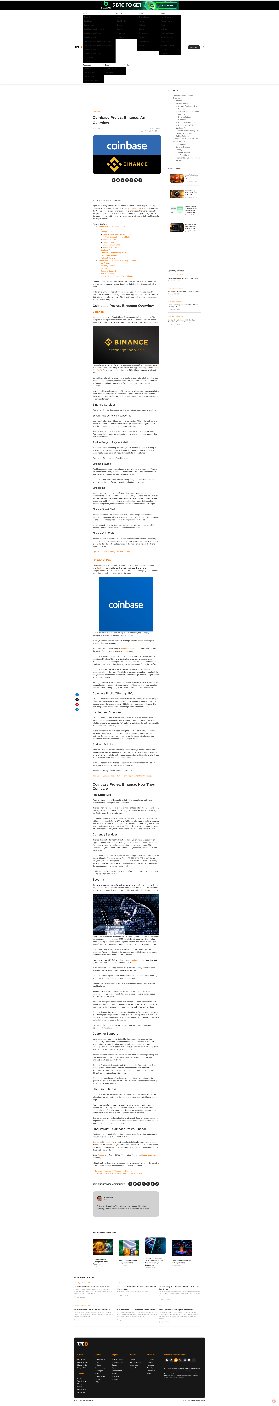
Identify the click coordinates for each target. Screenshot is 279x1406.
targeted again (136, 960)
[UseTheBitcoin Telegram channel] (171, 1360)
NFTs (141, 49)
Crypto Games (144, 41)
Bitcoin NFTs (88, 61)
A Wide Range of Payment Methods (117, 237)
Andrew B (98, 129)
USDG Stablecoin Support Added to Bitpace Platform (190, 226)
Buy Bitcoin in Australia (92, 53)
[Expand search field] (203, 48)
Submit (107, 65)
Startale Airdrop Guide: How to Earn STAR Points (191, 193)
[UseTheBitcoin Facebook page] (167, 1360)
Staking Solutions (107, 258)
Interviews (164, 53)
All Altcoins (121, 37)
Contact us (151, 1371)
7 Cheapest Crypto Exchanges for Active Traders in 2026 (100, 1261)
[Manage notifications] (274, 1401)
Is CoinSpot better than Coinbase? (137, 776)
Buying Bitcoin (89, 25)
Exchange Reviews (167, 33)
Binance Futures (109, 240)
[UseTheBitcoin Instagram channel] (185, 1360)
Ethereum (120, 25)
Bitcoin (85, 13)
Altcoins (119, 13)
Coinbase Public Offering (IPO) (113, 253)
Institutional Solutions (109, 255)
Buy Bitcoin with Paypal (92, 33)
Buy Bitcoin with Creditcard (94, 29)
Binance (145, 208)
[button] (114, 13)
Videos (163, 49)
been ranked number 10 (130, 648)
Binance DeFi (108, 242)
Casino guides (100, 1368)
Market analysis (117, 1359)
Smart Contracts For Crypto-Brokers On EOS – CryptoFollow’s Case (118, 1173)
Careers (149, 1362)
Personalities (134, 1368)
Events (163, 25)
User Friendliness (107, 273)
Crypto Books (89, 77)
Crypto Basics (144, 17)
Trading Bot (116, 1379)
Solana (119, 29)
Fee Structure (105, 263)
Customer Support (108, 271)
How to (141, 21)
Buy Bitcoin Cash (90, 37)
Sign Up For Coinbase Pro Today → (107, 776)
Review (114, 1368)
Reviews (164, 29)
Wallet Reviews (166, 41)
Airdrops (142, 25)
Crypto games (100, 1376)
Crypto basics (100, 1359)
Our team (150, 1359)
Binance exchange (100, 317)
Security (103, 268)
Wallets (141, 37)
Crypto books (134, 1365)
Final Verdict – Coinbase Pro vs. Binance (117, 276)
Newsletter (151, 1365)
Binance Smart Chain (111, 245)
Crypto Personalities (91, 81)
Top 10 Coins (121, 21)
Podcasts (87, 69)
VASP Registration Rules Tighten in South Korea (176, 1310)
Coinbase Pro (132, 208)
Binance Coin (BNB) (111, 247)
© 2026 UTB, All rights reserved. (84, 1400)
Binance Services (107, 232)
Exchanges (143, 33)
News (119, 17)
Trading (141, 45)
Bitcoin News (89, 17)
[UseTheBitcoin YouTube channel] (176, 1360)
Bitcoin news (81, 1359)
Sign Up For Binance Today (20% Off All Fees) (111, 552)
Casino (141, 29)
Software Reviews (167, 45)
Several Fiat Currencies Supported (117, 234)
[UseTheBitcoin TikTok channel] (194, 1360)
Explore (162, 13)
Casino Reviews (166, 37)
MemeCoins (121, 33)
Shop (128, 65)
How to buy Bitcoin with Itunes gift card (98, 41)
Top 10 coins (81, 1381)
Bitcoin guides (82, 1365)
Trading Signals (166, 21)
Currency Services (108, 266)
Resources (87, 65)
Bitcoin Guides (89, 57)
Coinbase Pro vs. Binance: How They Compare (117, 260)
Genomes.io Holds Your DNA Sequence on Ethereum (113, 1171)
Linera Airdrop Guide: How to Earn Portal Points (191, 177)
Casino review (117, 1371)
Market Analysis (166, 17)
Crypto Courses (89, 73)
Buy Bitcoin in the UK (91, 49)
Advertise (109, 73)
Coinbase (100, 568)
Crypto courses (135, 1362)
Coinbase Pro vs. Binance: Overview (113, 226)
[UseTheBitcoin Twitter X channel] (180, 1360)
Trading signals (117, 1362)
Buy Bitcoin (88, 21)
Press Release (111, 69)
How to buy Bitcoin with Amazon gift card (99, 45)
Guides (140, 13)
